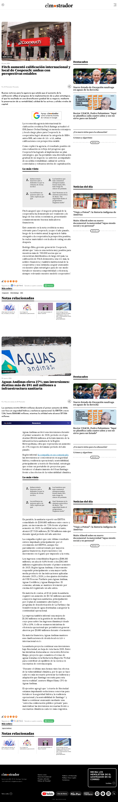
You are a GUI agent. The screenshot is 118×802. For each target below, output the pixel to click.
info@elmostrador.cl (16, 781)
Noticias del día (83, 186)
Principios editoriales (43, 779)
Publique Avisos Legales (69, 778)
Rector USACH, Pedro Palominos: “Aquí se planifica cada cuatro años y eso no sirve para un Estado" (94, 116)
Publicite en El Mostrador (69, 775)
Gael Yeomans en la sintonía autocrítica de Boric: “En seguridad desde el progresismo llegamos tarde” (60, 198)
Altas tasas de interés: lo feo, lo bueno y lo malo (8, 312)
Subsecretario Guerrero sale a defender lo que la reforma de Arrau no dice (37, 183)
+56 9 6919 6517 (6, 781)
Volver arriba (5, 794)
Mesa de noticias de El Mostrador (14, 402)
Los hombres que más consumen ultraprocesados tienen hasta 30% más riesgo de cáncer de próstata (59, 184)
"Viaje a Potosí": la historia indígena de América (94, 213)
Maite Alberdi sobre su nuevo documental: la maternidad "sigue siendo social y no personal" (94, 223)
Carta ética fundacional (44, 776)
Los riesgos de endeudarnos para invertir (27, 312)
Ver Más (94, 142)
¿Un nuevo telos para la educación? (90, 132)
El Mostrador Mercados (11, 87)
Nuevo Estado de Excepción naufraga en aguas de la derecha (93, 88)
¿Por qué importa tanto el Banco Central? (45, 312)
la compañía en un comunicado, (53, 455)
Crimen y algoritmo (82, 137)
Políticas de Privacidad (44, 781)
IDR (21, 293)
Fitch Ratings (15, 293)
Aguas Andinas (6, 728)
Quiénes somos (42, 774)
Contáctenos (66, 780)
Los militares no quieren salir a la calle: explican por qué (37, 196)
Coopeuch (5, 293)
